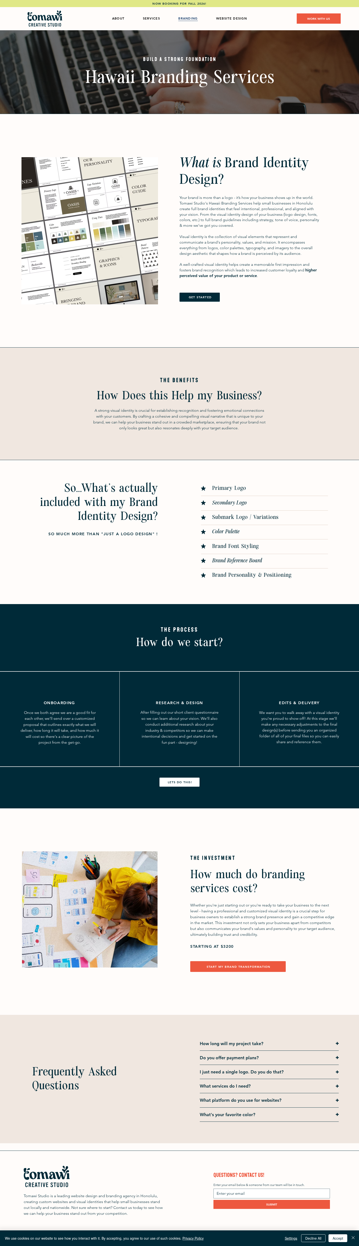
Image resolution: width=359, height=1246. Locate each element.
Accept (338, 1238)
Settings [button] (291, 1238)
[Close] (353, 1238)
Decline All (313, 1238)
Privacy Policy (193, 1238)
